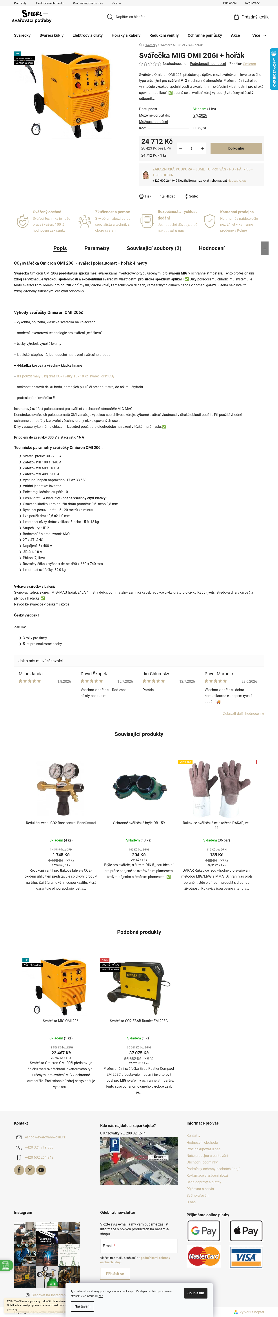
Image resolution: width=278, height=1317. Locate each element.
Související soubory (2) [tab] (154, 248)
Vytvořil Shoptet (252, 1312)
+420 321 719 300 (39, 1147)
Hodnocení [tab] (212, 248)
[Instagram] (30, 1170)
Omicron (249, 64)
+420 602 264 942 (39, 1158)
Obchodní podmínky (202, 1162)
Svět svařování (198, 1195)
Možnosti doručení (153, 122)
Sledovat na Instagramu (50, 1295)
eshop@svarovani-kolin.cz (45, 1137)
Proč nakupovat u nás (88, 3)
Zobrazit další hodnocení (242, 714)
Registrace (252, 3)
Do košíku (236, 148)
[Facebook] (19, 1170)
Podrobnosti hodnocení (208, 64)
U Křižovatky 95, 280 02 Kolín (122, 1133)
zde (101, 1296)
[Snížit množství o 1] (180, 148)
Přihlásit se (115, 1274)
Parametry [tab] (96, 248)
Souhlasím (195, 1293)
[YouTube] (41, 1170)
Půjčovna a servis (200, 1189)
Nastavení (82, 1306)
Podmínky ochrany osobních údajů (213, 1169)
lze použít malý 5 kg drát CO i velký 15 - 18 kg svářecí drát (62, 376)
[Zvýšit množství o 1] (202, 148)
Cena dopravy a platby (204, 1182)
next (260, 830)
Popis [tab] (60, 248)
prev (17, 830)
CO (110, 376)
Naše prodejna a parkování (207, 1156)
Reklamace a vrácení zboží (207, 1175)
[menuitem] (22, 35)
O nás (191, 1202)
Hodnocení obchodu (50, 3)
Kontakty (20, 3)
